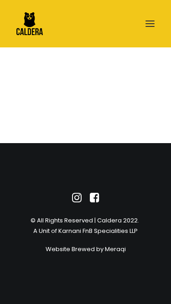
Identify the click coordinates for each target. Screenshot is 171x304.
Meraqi (115, 249)
